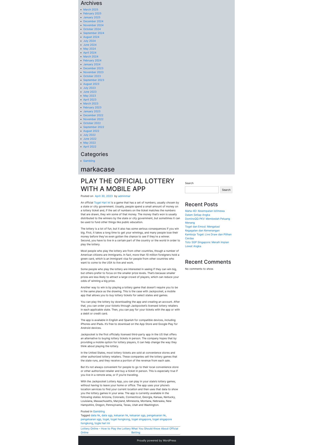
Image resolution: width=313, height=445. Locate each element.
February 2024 (92, 60)
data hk (95, 415)
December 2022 (93, 115)
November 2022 (93, 119)
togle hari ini (102, 423)
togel (106, 419)
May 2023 (89, 95)
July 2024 (89, 40)
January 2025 (91, 17)
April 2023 (89, 99)
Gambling (89, 160)
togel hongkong (120, 419)
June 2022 (90, 138)
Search (189, 183)
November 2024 (93, 25)
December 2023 (93, 68)
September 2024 (93, 33)
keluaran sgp (137, 415)
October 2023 (92, 76)
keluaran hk (121, 415)
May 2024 (89, 48)
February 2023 (92, 107)
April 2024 (89, 52)
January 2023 (91, 111)
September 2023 (93, 80)
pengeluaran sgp (91, 419)
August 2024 (91, 37)
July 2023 (89, 87)
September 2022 (93, 127)
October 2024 (92, 29)
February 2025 (92, 13)
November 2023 (93, 72)
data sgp (107, 415)
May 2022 (89, 142)
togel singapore (141, 419)
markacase (98, 169)
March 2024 (90, 56)
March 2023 (90, 103)
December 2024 (93, 21)
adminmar (124, 196)
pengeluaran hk (156, 415)
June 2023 (90, 91)
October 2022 (92, 123)
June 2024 (90, 44)
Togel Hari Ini (102, 202)
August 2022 (91, 131)
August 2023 (91, 84)
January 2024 (91, 64)
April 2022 (89, 146)
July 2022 (89, 134)
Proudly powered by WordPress (156, 440)
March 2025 (90, 9)
